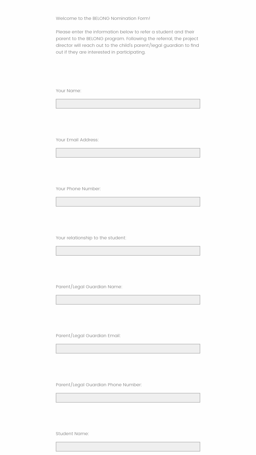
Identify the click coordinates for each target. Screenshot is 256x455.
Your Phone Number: (78, 189)
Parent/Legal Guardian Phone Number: (99, 385)
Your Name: (69, 91)
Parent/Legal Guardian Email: (88, 335)
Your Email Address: (77, 140)
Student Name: (72, 433)
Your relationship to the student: (91, 238)
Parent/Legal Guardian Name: (89, 287)
